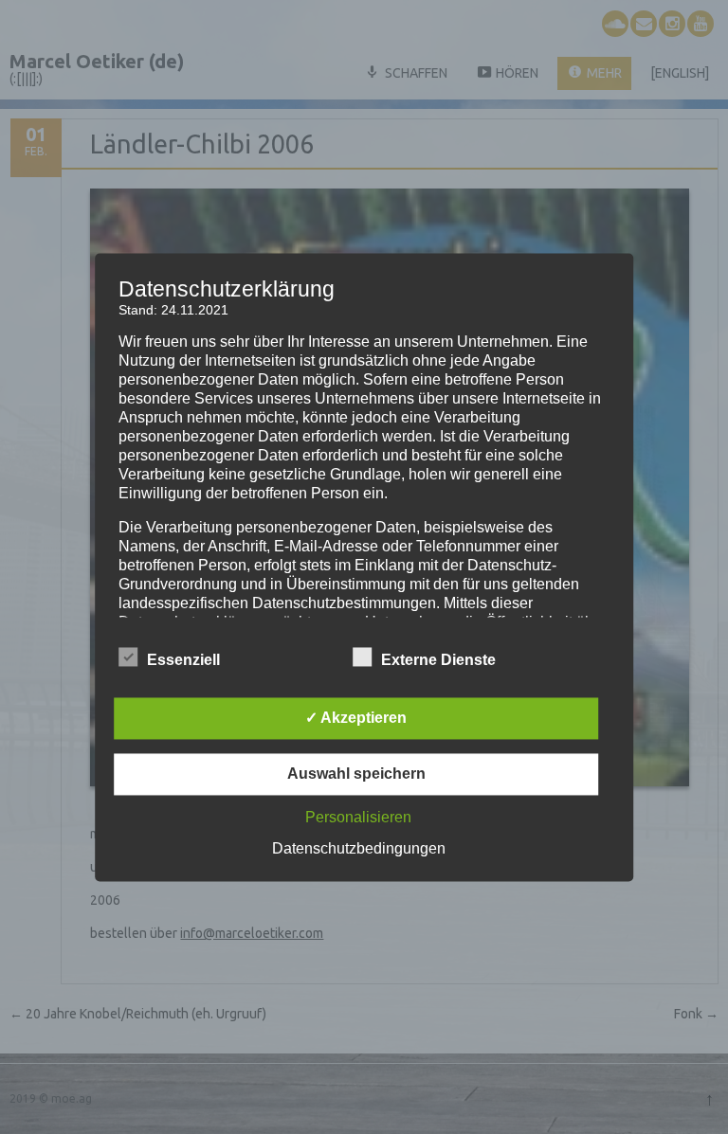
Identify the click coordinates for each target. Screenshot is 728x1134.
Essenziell (183, 660)
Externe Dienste (438, 660)
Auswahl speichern (356, 773)
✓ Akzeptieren (356, 718)
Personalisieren (358, 817)
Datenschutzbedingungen (359, 848)
